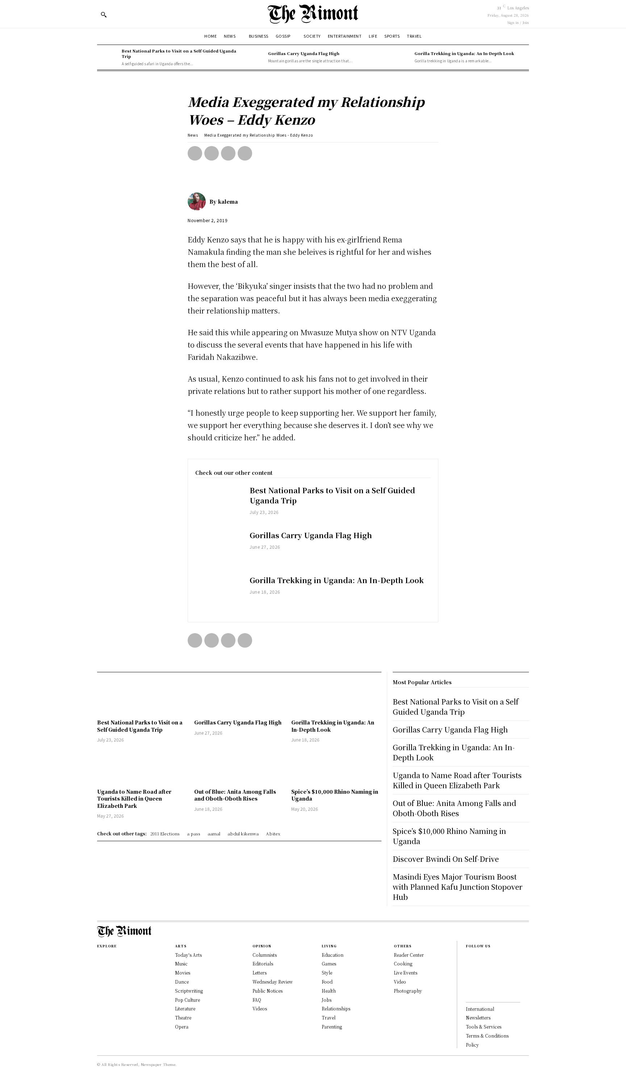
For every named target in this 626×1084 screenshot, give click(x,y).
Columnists (265, 955)
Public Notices (268, 991)
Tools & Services (483, 1026)
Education (332, 955)
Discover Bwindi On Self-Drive (446, 859)
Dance (182, 982)
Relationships (336, 1008)
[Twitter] (211, 153)
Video (400, 982)
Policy (472, 1045)
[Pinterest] (228, 153)
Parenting (332, 1026)
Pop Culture (187, 1000)
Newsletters (478, 1017)
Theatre (183, 1017)
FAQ (257, 1000)
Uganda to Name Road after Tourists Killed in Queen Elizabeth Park (134, 798)
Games (329, 963)
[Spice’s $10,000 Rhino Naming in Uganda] (336, 766)
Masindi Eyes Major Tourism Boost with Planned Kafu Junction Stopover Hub (458, 886)
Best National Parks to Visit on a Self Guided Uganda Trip (179, 53)
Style (327, 972)
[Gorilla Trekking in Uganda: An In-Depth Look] (400, 57)
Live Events (405, 972)
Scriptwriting (189, 991)
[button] (103, 14)
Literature (185, 1008)
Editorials (263, 963)
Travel (328, 1017)
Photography (408, 991)
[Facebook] (195, 153)
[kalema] (198, 201)
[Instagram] (468, 969)
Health (329, 991)
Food (327, 982)
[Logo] (313, 14)
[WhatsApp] (245, 153)
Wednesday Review (273, 982)
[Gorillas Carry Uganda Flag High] (253, 57)
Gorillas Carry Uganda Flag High (303, 53)
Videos (260, 1008)
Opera (181, 1026)
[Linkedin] (468, 981)
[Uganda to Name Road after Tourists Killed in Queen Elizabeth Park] (142, 766)
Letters (260, 972)
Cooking (403, 963)
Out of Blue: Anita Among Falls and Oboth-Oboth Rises (235, 795)
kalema (228, 201)
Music (181, 963)
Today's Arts (188, 955)
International (480, 1009)
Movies (182, 972)
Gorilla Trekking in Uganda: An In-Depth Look (464, 53)
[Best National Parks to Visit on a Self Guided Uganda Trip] (107, 57)
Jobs (326, 1000)
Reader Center (409, 955)
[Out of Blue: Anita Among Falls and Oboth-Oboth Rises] (239, 766)
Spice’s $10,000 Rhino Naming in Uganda (334, 795)
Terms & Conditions (487, 1036)
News (193, 135)
